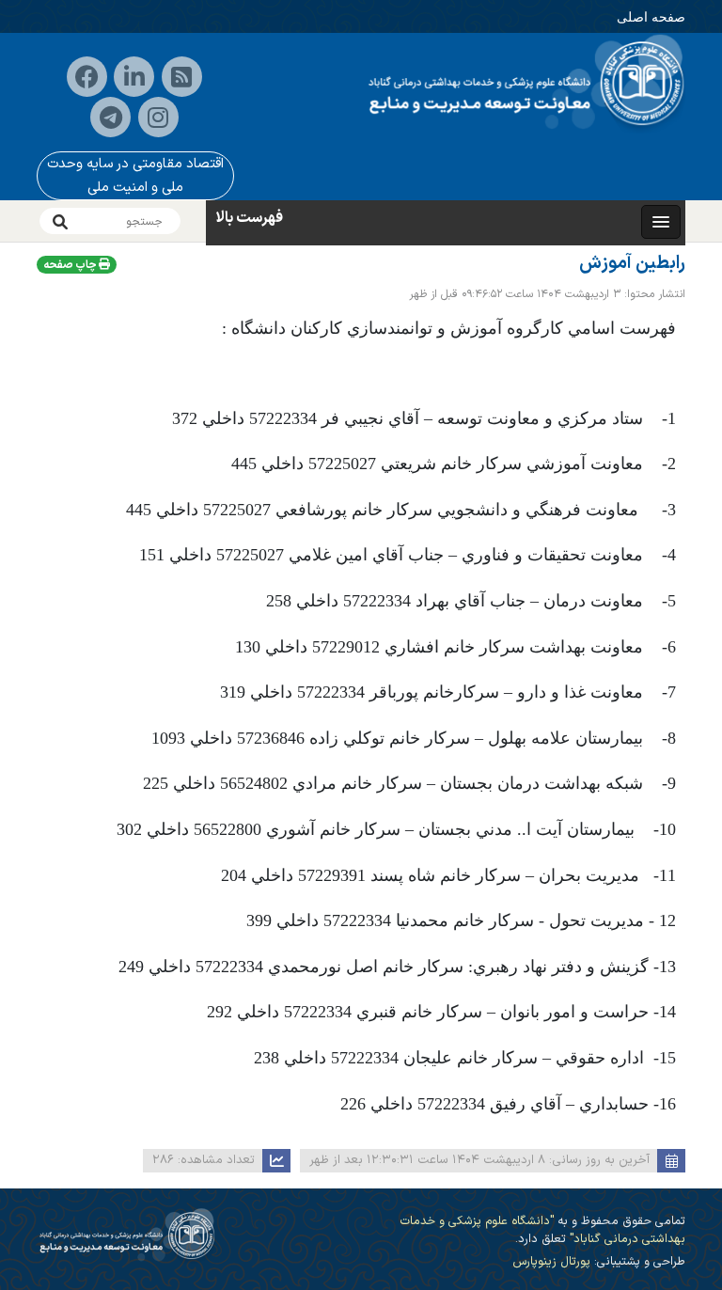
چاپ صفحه (71, 265)
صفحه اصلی (651, 16)
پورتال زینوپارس (551, 1261)
